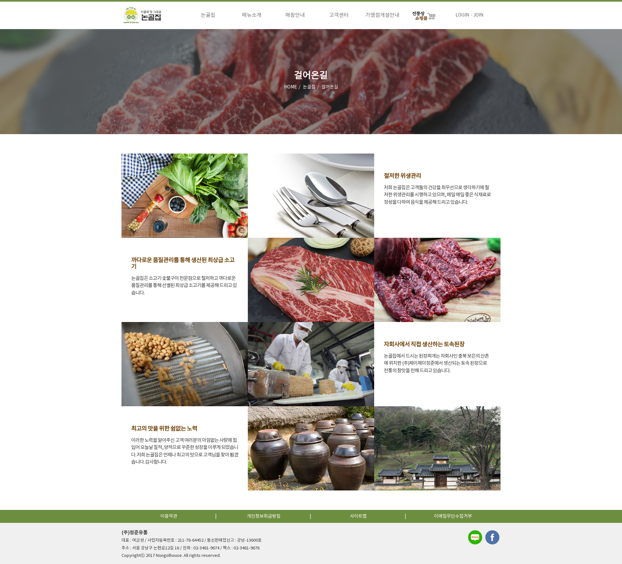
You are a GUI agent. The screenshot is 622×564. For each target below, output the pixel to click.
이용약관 (168, 516)
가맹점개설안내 (382, 15)
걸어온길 (329, 87)
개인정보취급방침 (264, 516)
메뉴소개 (251, 15)
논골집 (208, 15)
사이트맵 (358, 516)
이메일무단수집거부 (453, 516)
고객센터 (339, 15)
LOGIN (462, 15)
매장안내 (295, 15)
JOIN (478, 15)
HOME (290, 87)
